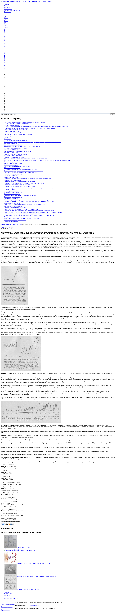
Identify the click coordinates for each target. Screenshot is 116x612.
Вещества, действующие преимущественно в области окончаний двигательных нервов (29, 128)
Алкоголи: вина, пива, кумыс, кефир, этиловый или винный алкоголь (24, 122)
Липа (5, 19)
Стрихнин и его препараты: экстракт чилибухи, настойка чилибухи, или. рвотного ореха (30, 215)
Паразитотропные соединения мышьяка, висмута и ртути (20, 172)
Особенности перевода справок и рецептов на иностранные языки (23, 171)
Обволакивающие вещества (12, 168)
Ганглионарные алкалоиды (12, 136)
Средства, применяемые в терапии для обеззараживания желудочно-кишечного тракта (29, 210)
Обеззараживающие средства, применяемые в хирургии (20, 169)
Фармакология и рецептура (12, 10)
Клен (5, 15)
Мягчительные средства (11, 165)
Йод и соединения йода (11, 149)
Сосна (6, 24)
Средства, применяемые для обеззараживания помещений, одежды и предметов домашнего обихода (33, 212)
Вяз (5, 16)
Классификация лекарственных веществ (16, 154)
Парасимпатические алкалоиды (13, 174)
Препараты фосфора (10, 189)
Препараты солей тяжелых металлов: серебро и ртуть (19, 186)
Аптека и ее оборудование (11, 125)
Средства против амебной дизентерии (15, 207)
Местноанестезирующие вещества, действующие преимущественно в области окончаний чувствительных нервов (37, 160)
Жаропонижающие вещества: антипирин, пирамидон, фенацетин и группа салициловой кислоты (32, 142)
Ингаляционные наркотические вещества (16, 148)
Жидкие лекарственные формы (13, 145)
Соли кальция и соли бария (12, 203)
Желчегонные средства (10, 143)
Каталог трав (8, 9)
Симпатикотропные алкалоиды (13, 197)
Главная (6, 4)
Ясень (6, 27)
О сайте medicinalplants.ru (8, 604)
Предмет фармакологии (11, 177)
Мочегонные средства (10, 162)
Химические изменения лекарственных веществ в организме (22, 218)
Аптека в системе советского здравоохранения (17, 123)
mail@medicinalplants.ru (34, 605)
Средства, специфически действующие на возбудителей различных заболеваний (27, 213)
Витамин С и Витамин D (11, 131)
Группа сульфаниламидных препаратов (15, 140)
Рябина (6, 18)
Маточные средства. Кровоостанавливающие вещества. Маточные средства (26, 158)
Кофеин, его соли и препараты (13, 155)
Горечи (6, 137)
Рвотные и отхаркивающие (12, 194)
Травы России (8, 6)
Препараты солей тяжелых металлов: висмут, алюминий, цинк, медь (24, 183)
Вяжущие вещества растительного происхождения (18, 134)
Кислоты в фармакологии (11, 152)
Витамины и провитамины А (12, 132)
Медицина (7, 7)
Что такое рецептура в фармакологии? (15, 220)
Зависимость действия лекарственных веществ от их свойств (22, 146)
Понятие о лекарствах (10, 175)
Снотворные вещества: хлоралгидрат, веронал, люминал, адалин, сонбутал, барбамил (29, 201)
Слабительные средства (11, 198)
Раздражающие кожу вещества (13, 192)
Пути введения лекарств (11, 191)
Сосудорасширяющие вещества (13, 206)
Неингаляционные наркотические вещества (17, 166)
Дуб (5, 25)
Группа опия (7, 139)
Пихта (6, 21)
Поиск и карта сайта (6, 607)
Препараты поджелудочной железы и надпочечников (19, 181)
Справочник (7, 12)
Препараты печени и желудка (12, 180)
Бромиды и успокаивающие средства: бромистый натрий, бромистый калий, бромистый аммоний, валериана (36, 126)
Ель (5, 22)
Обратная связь (5, 610)
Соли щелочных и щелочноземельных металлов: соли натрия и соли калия (25, 204)
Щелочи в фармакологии (11, 221)
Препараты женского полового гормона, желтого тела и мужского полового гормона (28, 178)
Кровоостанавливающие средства (14, 157)
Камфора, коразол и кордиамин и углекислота (17, 151)
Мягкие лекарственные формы (13, 163)
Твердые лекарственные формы (13, 217)
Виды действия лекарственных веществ (15, 129)
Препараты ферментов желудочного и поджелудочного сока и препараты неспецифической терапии (33, 187)
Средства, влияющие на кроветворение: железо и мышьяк (21, 209)
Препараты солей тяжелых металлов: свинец (17, 184)
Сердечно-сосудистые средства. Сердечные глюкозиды (20, 195)
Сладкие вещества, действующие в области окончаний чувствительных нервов (27, 200)
